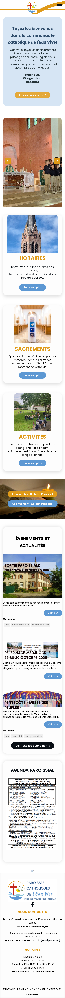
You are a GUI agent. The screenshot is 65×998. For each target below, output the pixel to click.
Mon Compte (38, 989)
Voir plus (53, 613)
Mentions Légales (14, 989)
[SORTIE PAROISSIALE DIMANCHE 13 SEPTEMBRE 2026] (32, 575)
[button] (57, 161)
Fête (7, 624)
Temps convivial (40, 624)
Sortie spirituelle (20, 624)
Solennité (17, 736)
